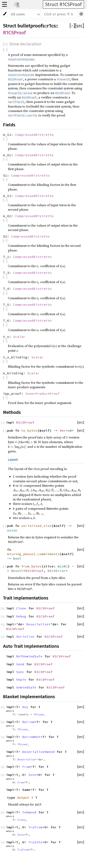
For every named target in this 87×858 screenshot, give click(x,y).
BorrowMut (31, 737)
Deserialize (37, 624)
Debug (21, 616)
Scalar (19, 337)
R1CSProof (14, 33)
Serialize (25, 636)
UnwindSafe (26, 687)
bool (17, 558)
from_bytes (31, 566)
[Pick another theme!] (4, 14)
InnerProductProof (42, 393)
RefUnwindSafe (29, 656)
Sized (39, 714)
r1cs (51, 26)
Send (20, 664)
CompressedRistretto (34, 135)
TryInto (35, 842)
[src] (79, 26)
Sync (20, 672)
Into (32, 775)
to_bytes (29, 430)
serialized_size (36, 526)
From (26, 767)
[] (72, 26)
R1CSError (57, 571)
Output (23, 797)
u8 (70, 430)
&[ (60, 566)
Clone (21, 608)
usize (12, 530)
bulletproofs (31, 26)
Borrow (28, 722)
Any (25, 707)
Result (17, 571)
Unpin (21, 679)
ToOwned (29, 812)
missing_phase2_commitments (33, 554)
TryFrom (35, 827)
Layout (13, 459)
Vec (63, 430)
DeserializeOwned (38, 752)
